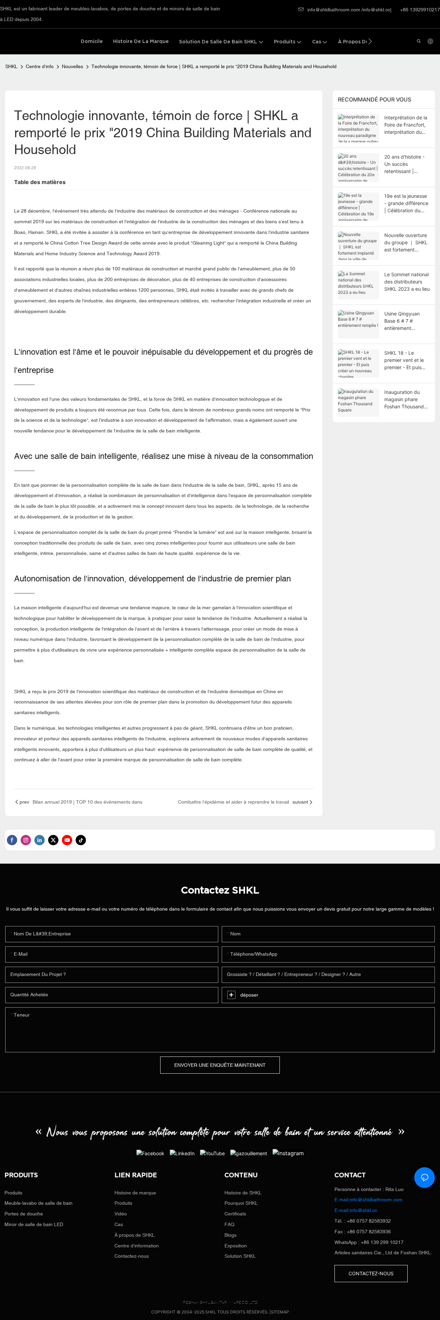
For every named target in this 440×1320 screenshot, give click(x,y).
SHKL (11, 66)
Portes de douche (23, 1213)
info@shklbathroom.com (333, 9)
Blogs (230, 1235)
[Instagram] (288, 1152)
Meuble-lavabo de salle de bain (38, 1203)
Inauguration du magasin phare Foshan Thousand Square (404, 399)
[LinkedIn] (182, 1153)
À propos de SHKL (134, 1235)
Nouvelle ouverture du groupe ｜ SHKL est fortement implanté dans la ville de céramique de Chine (406, 242)
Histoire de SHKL (243, 1192)
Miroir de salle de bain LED (33, 1224)
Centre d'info (40, 66)
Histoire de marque (135, 1192)
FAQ (229, 1224)
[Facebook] (150, 1153)
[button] (370, 41)
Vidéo (120, 1213)
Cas (118, 1224)
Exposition (235, 1245)
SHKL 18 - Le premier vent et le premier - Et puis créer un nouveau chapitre (404, 360)
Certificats (235, 1213)
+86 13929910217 (419, 9)
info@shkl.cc (376, 9)
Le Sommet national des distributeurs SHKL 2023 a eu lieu (407, 281)
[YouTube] (212, 1153)
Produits (13, 1192)
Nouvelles (72, 66)
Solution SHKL (240, 1256)
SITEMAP (280, 1311)
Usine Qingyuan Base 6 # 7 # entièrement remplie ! (402, 321)
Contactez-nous (131, 1256)
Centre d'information (136, 1245)
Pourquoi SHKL (241, 1203)
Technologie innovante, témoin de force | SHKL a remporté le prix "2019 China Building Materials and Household (214, 66)
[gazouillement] (248, 1153)
